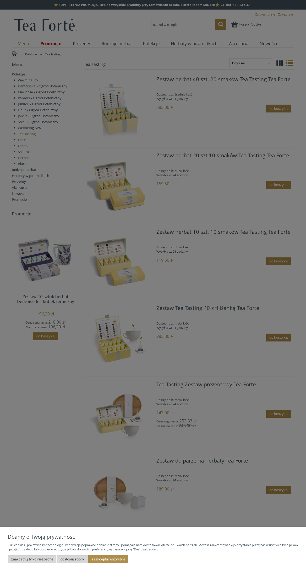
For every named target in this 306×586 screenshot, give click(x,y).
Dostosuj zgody (72, 559)
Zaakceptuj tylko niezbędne (32, 559)
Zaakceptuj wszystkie (108, 559)
